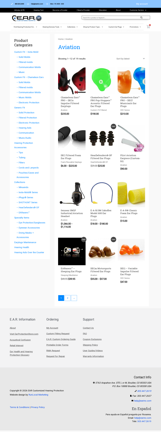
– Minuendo (22, 187)
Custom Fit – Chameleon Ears (29, 77)
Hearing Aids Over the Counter (29, 252)
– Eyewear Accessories (28, 227)
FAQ (85, 333)
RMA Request (53, 350)
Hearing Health (21, 247)
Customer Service (137, 10)
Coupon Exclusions (92, 339)
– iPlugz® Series (25, 197)
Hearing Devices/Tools (51, 27)
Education (103, 10)
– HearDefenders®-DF (28, 207)
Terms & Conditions (19, 407)
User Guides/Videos (93, 350)
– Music (21, 72)
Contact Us (88, 328)
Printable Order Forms (57, 345)
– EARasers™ (23, 212)
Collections (71, 27)
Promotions (134, 27)
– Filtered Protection (27, 117)
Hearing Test (38, 10)
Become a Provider (60, 10)
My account (142, 3)
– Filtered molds (25, 62)
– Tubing (21, 157)
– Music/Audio (24, 138)
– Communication (25, 132)
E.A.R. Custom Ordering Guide (61, 339)
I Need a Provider (83, 10)
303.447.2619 (144, 391)
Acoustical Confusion (20, 340)
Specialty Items (21, 217)
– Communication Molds (29, 67)
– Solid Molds (23, 57)
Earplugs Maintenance (25, 242)
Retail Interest (16, 345)
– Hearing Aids (24, 127)
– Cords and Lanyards (28, 167)
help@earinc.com (142, 400)
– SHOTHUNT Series (27, 202)
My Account (52, 328)
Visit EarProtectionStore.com (24, 334)
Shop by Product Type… (92, 27)
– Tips (20, 152)
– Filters (21, 162)
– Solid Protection (25, 112)
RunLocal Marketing (38, 394)
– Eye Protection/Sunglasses (31, 222)
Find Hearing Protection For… (24, 27)
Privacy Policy (38, 407)
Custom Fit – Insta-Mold (26, 52)
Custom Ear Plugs (115, 27)
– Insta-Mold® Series (27, 192)
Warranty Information (93, 356)
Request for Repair (55, 356)
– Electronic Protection (28, 102)
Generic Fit (19, 107)
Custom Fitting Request (57, 333)
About (118, 10)
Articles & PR (19, 10)
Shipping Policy (90, 345)
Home (61, 39)
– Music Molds (24, 97)
